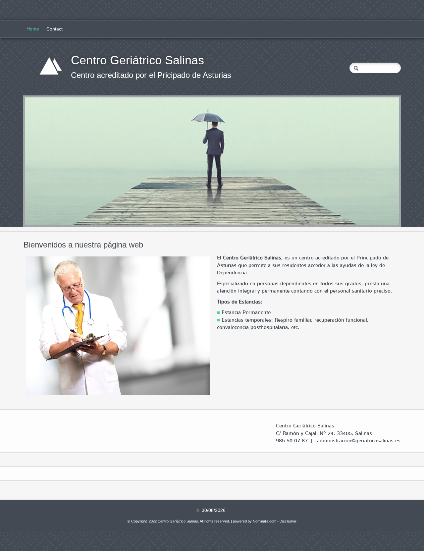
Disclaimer (288, 521)
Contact (54, 28)
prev (44, 161)
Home (32, 28)
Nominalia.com (264, 521)
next (380, 161)
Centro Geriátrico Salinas (137, 60)
